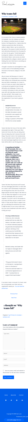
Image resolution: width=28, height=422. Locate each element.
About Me (13, 395)
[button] (14, 419)
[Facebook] (6, 400)
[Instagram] (17, 400)
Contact (21, 395)
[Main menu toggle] (25, 3)
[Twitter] (11, 400)
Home (6, 395)
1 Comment (5, 16)
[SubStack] (22, 400)
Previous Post (14, 294)
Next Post (13, 297)
